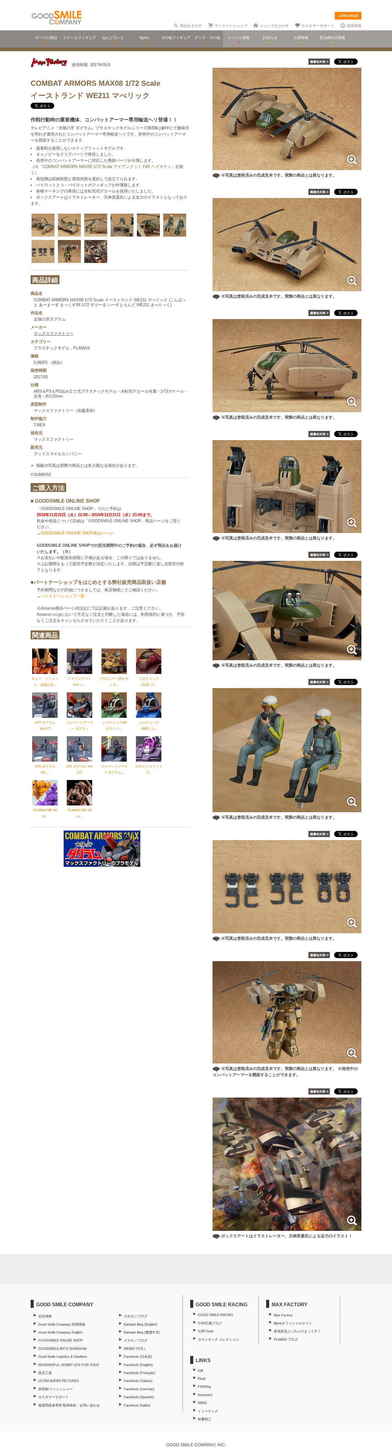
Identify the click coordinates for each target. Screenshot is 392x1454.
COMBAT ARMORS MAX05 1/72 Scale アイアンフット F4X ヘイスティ (107, 166)
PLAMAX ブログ (286, 1339)
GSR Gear (206, 1331)
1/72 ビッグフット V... (149, 769)
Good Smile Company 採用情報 (61, 1324)
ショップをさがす (274, 26)
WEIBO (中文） (135, 1348)
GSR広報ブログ (210, 1323)
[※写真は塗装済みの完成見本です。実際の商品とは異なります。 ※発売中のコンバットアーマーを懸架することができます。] (287, 1060)
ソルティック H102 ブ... (149, 682)
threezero (205, 1395)
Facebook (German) (139, 1389)
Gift (200, 1370)
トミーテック (208, 1411)
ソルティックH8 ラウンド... (114, 725)
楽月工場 (45, 1373)
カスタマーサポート (317, 26)
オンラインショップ (230, 26)
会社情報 (45, 1316)
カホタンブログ (135, 1316)
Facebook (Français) (139, 1373)
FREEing (204, 1386)
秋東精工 (204, 1419)
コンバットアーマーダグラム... (114, 769)
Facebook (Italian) (137, 1405)
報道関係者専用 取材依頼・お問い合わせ (69, 1405)
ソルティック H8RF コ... (149, 725)
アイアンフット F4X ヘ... (79, 682)
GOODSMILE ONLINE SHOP (60, 1340)
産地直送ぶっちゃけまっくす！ (297, 1331)
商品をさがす (191, 26)
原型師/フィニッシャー (55, 1389)
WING (202, 1403)
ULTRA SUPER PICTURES (58, 1381)
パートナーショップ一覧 (63, 596)
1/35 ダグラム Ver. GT (79, 769)
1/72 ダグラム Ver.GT (45, 725)
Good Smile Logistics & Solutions (62, 1356)
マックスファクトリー (54, 333)
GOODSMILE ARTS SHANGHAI (62, 1348)
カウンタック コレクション (218, 1339)
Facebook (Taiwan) (138, 1381)
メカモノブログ (135, 1340)
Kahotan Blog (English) (140, 1324)
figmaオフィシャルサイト (293, 1323)
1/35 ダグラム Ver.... (45, 769)
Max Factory (283, 1315)
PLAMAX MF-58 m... (80, 813)
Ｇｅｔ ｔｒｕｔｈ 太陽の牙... (45, 682)
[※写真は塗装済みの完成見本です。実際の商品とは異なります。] (287, 167)
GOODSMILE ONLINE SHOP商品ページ (77, 533)
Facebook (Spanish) (139, 1397)
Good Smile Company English (60, 1332)
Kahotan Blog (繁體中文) (142, 1332)
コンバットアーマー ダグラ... (79, 725)
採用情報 (354, 26)
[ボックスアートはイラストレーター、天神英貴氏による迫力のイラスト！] (287, 1227)
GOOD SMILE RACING (215, 1315)
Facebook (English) (138, 1365)
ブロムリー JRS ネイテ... (114, 682)
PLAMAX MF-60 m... (45, 813)
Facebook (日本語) (138, 1356)
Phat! (201, 1378)
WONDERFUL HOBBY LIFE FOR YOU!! (68, 1365)
